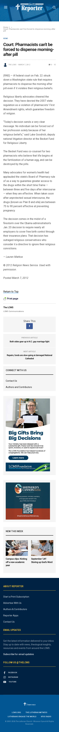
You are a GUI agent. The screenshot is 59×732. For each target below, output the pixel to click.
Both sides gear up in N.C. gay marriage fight (29, 341)
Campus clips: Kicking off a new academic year (16, 562)
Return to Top (11, 291)
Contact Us (11, 381)
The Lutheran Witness (36, 712)
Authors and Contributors (19, 387)
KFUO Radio (46, 717)
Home (5, 27)
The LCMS (12, 65)
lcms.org (16, 712)
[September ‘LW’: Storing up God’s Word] (42, 548)
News (5, 38)
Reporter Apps (10, 615)
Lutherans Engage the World (22, 717)
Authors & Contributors (15, 609)
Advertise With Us (12, 603)
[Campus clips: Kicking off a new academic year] (17, 548)
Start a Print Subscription (16, 596)
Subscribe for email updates (18, 654)
